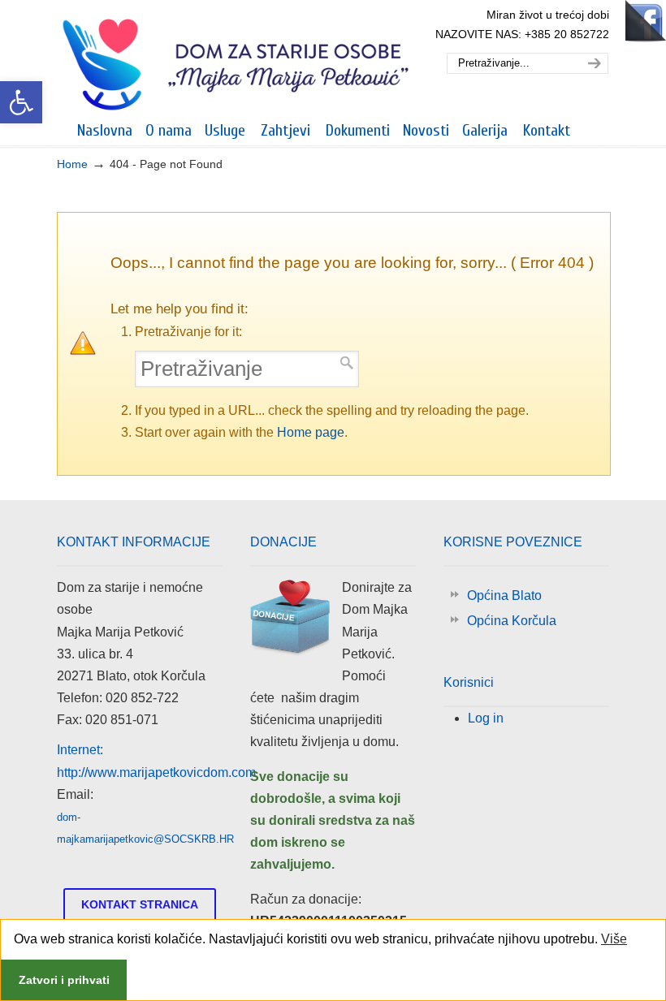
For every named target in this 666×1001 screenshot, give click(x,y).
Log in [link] (486, 718)
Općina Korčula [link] (511, 621)
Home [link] (72, 163)
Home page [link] (310, 432)
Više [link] (614, 939)
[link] (21, 102)
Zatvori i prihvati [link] (64, 979)
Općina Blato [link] (504, 595)
